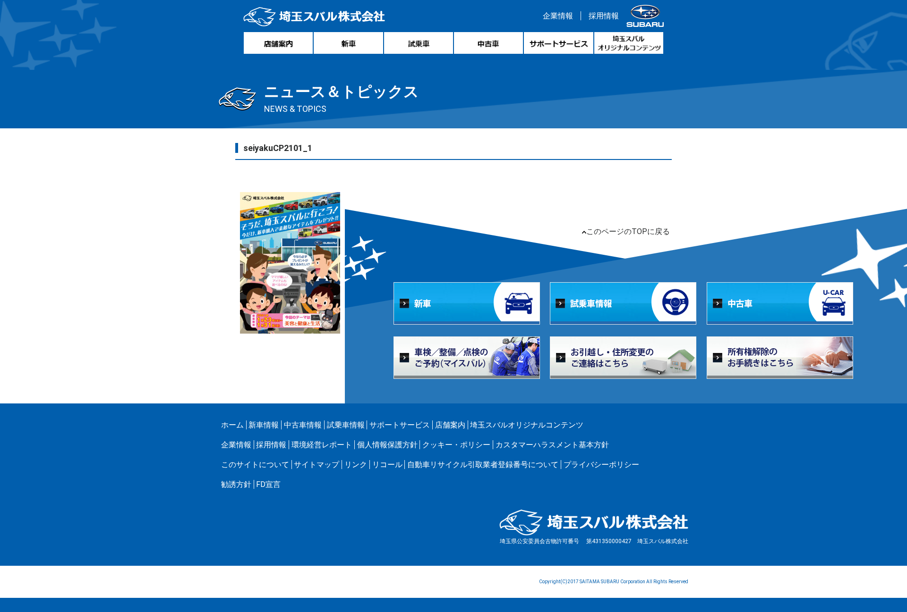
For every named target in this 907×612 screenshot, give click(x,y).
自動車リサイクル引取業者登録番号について (482, 464)
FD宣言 (268, 484)
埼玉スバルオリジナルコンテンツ (526, 424)
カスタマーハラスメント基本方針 (552, 444)
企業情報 (558, 15)
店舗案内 (450, 424)
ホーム (232, 424)
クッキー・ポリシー (456, 444)
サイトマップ (316, 464)
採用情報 (604, 15)
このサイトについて (255, 464)
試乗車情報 (346, 424)
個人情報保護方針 (387, 444)
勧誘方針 (236, 484)
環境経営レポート (321, 444)
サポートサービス (399, 424)
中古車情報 (303, 424)
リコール (387, 464)
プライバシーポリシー (601, 464)
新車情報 (263, 424)
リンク (355, 464)
